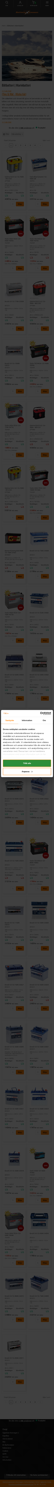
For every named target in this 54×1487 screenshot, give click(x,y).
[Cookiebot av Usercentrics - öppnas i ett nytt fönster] (40, 713)
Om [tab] (44, 720)
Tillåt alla (27, 763)
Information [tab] (27, 720)
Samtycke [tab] (9, 720)
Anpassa (25, 771)
